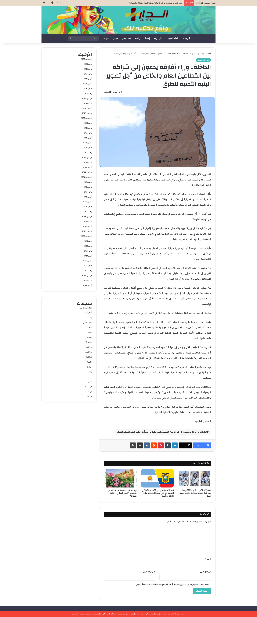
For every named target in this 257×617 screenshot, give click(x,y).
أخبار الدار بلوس (194, 53)
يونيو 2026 (88, 69)
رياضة (137, 38)
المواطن (89, 337)
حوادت (89, 367)
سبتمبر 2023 (87, 231)
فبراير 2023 (87, 265)
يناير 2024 (88, 211)
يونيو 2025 (88, 128)
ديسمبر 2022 (87, 275)
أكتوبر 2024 (87, 167)
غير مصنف (88, 386)
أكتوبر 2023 (87, 226)
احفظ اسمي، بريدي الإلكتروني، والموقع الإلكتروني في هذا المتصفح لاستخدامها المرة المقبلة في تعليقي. (172, 584)
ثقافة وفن (126, 38)
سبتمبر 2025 (87, 113)
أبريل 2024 (88, 197)
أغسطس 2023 (86, 236)
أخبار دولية (158, 38)
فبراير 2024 (87, 206)
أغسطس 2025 (86, 118)
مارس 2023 (87, 260)
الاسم (208, 559)
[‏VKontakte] (147, 445)
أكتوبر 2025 (87, 108)
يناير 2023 (88, 270)
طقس (90, 381)
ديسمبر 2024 (87, 157)
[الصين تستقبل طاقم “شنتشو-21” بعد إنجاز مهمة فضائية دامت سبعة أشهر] (194, 478)
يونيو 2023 (88, 246)
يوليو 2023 (88, 241)
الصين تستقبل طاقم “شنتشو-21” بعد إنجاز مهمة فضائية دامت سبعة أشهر (195, 493)
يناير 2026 (88, 93)
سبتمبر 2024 (87, 172)
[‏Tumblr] (168, 445)
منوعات (106, 38)
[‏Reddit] (154, 445)
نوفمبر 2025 (87, 103)
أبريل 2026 (88, 78)
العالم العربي (172, 38)
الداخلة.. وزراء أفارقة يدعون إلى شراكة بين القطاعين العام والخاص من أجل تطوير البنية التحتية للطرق (162, 432)
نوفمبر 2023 (87, 221)
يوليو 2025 (88, 123)
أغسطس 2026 (86, 59)
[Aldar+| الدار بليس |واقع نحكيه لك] (128, 20)
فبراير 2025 (87, 147)
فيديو (116, 38)
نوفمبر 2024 (87, 162)
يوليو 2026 (88, 64)
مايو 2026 (88, 74)
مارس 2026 (87, 83)
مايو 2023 (88, 251)
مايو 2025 (88, 133)
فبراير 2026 (87, 88)
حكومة (89, 362)
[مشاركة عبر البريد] (140, 445)
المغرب (89, 327)
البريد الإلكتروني (205, 571)
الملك (90, 332)
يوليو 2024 (88, 182)
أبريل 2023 (88, 256)
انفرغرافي (89, 342)
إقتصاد (147, 38)
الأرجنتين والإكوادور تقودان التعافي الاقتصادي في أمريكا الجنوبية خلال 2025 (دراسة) (158, 493)
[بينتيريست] (161, 445)
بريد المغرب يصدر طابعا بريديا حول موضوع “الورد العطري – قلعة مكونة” (122, 493)
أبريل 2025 (88, 137)
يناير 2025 (88, 152)
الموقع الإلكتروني (149, 571)
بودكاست (88, 347)
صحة (90, 376)
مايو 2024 (88, 192)
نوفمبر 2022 (87, 280)
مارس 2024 (87, 201)
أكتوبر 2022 (87, 285)
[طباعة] (133, 445)
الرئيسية (186, 38)
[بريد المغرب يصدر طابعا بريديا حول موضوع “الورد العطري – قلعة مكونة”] (120, 478)
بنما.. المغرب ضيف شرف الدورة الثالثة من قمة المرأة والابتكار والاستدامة (155, 3)
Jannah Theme (78, 614)
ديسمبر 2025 (87, 98)
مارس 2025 (87, 142)
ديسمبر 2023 (87, 216)
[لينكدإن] (175, 445)
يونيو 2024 (88, 187)
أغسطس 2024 (86, 177)
